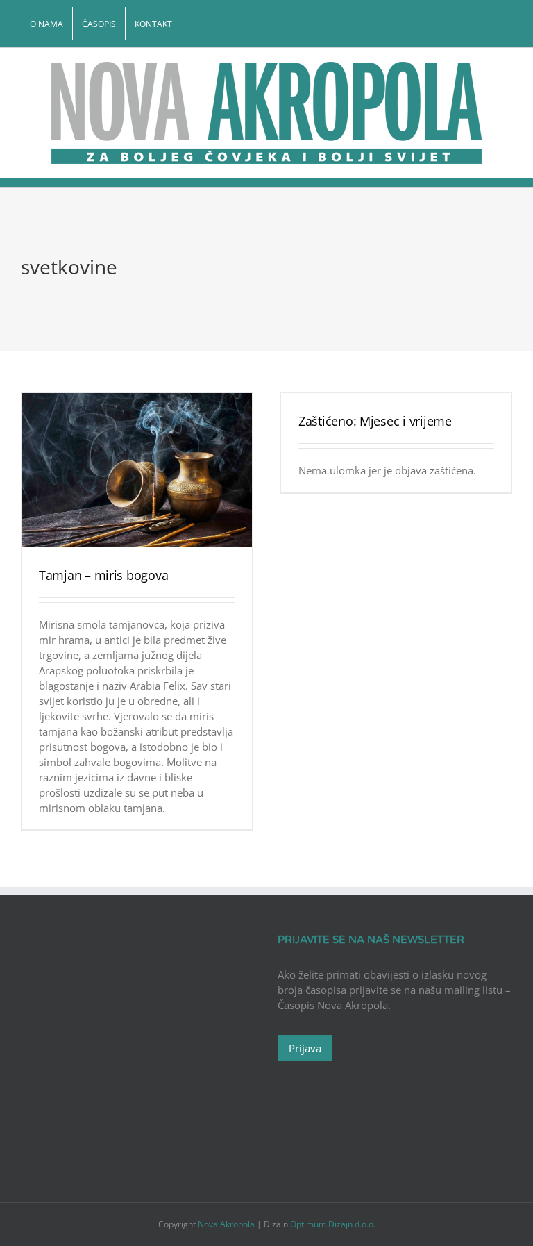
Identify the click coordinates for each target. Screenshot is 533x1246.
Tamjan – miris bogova (103, 575)
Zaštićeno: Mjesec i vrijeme (375, 421)
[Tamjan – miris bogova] (137, 470)
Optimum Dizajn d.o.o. (332, 1224)
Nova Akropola (227, 1224)
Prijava (305, 1048)
